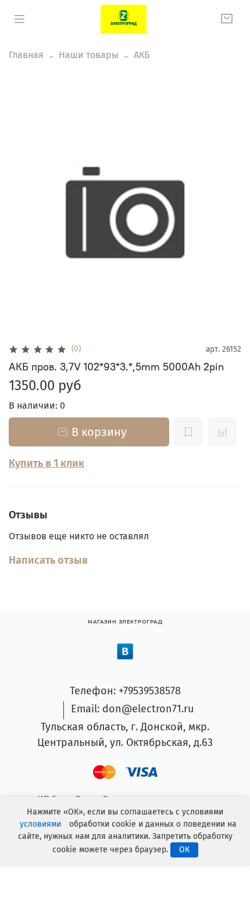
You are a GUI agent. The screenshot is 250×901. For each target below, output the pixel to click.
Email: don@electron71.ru (132, 708)
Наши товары (89, 54)
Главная (26, 54)
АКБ (141, 54)
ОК (184, 850)
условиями (40, 824)
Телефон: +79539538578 (125, 690)
